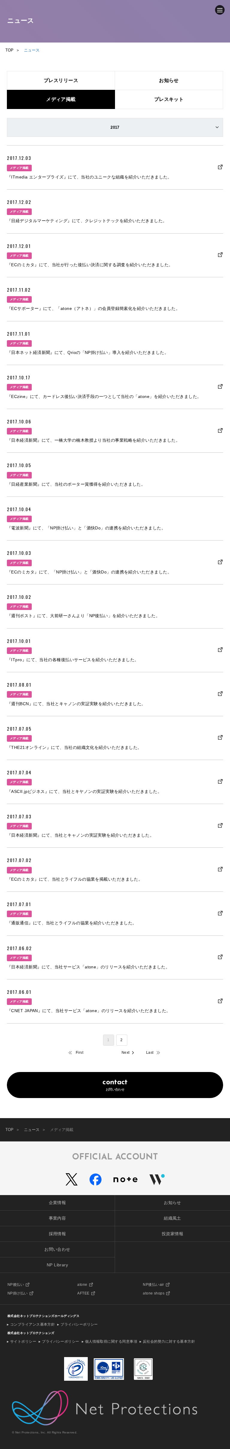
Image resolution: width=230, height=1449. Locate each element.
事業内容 (57, 1218)
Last (150, 1052)
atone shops (153, 1293)
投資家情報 (172, 1233)
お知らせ (172, 1202)
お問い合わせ (114, 1085)
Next (126, 1052)
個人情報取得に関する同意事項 (111, 1341)
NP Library (57, 1264)
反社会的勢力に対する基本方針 (169, 1341)
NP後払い (15, 1285)
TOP (9, 1129)
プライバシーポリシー (79, 1324)
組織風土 (172, 1218)
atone (82, 1285)
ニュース (32, 1129)
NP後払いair (153, 1285)
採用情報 (57, 1233)
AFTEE (83, 1293)
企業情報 (57, 1202)
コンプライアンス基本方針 (32, 1324)
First (79, 1052)
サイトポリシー (23, 1341)
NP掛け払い (17, 1293)
